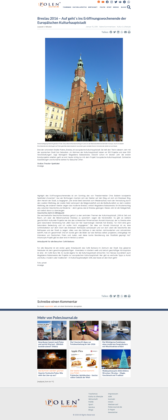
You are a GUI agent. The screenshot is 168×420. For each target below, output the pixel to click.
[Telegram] (124, 2)
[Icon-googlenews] (99, 2)
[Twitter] (116, 2)
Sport (109, 7)
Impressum (113, 394)
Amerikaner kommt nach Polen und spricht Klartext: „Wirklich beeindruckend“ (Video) (51, 344)
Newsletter (113, 412)
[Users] (120, 2)
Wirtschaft (92, 7)
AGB (110, 396)
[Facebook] (107, 2)
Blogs (123, 7)
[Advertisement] (84, 181)
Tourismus (67, 7)
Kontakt (111, 399)
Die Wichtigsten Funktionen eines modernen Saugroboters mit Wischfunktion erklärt (115, 344)
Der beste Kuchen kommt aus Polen (82, 371)
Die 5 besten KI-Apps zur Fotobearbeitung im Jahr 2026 (82, 343)
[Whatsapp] (129, 2)
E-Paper (111, 409)
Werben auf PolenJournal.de (115, 405)
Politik (102, 7)
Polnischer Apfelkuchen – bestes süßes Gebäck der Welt (84, 376)
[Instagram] (111, 2)
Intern (110, 402)
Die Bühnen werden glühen (51, 370)
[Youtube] (103, 2)
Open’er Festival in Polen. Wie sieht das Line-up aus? (50, 374)
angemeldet (49, 306)
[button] (129, 7)
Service (116, 7)
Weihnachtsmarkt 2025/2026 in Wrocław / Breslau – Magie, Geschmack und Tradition (115, 373)
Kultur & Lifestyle (80, 7)
